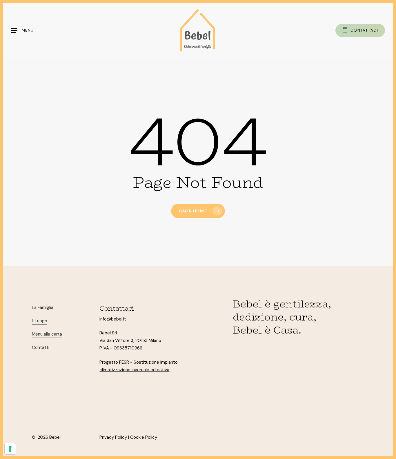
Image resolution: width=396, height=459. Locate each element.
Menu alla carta (47, 334)
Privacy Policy (113, 437)
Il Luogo (39, 321)
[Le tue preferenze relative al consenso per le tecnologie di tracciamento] (10, 448)
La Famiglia (42, 307)
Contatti (40, 347)
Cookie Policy (143, 437)
